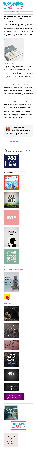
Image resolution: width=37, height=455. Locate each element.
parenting (7, 119)
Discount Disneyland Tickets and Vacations (17, 171)
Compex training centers (9, 266)
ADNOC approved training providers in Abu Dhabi (13, 269)
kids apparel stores (7, 74)
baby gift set (11, 115)
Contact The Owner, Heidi (9, 431)
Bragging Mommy (13, 5)
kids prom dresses (7, 303)
